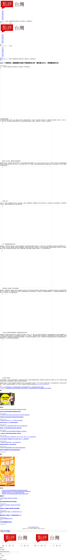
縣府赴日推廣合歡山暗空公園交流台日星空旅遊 (8, 501)
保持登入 (2, 555)
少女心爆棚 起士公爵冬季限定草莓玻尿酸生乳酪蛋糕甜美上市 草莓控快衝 (10, 433)
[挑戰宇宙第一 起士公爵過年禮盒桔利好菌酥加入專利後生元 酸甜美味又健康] (13, 425)
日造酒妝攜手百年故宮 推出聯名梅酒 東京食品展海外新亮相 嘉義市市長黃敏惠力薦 (16, 491)
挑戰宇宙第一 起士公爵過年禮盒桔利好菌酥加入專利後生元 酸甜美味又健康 (15, 493)
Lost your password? (3, 559)
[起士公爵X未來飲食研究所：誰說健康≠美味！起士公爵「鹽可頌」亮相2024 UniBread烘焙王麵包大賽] (18, 436)
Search (11, 392)
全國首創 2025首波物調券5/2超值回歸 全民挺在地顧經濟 (9, 508)
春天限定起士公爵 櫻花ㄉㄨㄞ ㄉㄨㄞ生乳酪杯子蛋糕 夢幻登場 (9, 422)
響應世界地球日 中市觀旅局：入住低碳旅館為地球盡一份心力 (10, 515)
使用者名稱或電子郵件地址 (4, 551)
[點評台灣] (12, 32)
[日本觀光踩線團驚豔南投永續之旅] (6, 518)
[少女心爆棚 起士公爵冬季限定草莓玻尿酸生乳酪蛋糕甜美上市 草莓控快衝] (13, 431)
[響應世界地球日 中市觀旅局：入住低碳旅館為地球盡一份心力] (11, 511)
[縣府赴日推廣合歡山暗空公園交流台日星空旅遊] (8, 498)
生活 (1, 60)
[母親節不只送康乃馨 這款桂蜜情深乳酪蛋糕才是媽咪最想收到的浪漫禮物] (13, 409)
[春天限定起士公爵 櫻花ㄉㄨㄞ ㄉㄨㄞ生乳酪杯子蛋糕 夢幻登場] (11, 420)
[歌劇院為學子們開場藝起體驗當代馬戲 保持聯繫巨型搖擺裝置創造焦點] (12, 447)
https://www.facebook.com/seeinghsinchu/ (42, 384)
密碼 (1, 553)
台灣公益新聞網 (6, 530)
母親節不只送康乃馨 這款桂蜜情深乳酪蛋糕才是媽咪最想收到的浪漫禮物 (10, 411)
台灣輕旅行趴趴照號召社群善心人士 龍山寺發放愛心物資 (8, 444)
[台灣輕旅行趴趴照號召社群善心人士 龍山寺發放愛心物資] (10, 442)
